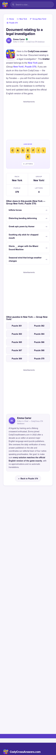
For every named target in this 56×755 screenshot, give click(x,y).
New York (33, 62)
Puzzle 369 (17, 358)
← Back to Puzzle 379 (28, 478)
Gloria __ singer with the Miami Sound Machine (23, 248)
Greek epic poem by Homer (22, 226)
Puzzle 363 (17, 333)
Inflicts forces (15, 209)
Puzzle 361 (17, 325)
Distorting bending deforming (23, 218)
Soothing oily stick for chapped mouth (23, 236)
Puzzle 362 (39, 325)
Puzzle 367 (17, 350)
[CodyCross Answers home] (5, 4)
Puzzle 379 (30, 66)
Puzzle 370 (39, 358)
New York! (18, 66)
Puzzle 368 (39, 350)
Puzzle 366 (39, 342)
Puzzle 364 (39, 333)
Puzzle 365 (17, 342)
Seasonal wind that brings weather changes (25, 259)
